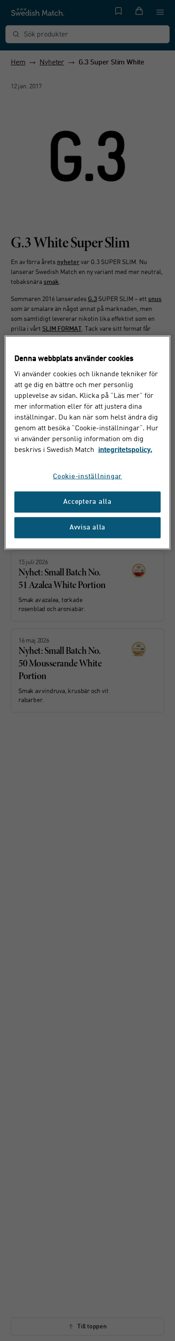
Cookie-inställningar (87, 476)
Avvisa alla (87, 527)
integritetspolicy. (125, 449)
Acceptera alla (87, 501)
